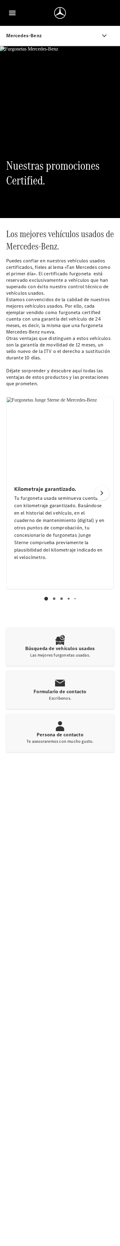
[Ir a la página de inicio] (60, 13)
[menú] (12, 12)
